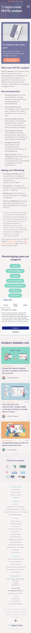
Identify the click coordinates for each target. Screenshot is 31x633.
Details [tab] (25, 305)
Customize (16, 332)
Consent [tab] (5, 305)
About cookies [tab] (15, 305)
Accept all (15, 328)
